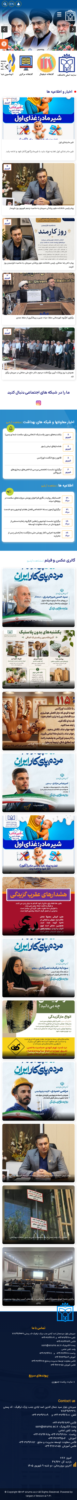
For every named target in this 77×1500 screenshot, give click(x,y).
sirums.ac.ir (31, 1492)
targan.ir (30, 1496)
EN (11, 3)
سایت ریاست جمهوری (62, 1382)
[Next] (7, 67)
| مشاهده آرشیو (14, 422)
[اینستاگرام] (38, 406)
